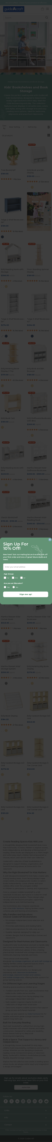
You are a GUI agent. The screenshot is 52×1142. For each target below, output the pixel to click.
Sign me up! (25, 594)
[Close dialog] (50, 539)
